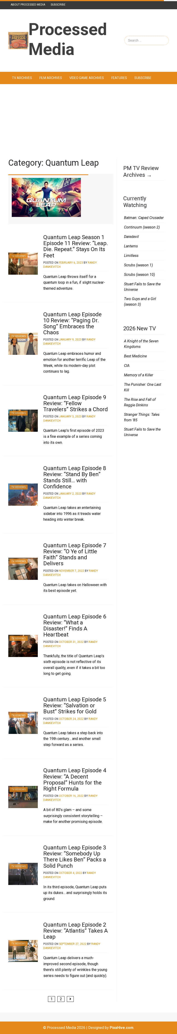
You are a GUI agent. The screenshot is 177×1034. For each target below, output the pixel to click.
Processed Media (67, 39)
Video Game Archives (86, 78)
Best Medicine (135, 356)
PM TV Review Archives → (141, 171)
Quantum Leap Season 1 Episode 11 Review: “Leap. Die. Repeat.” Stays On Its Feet (75, 246)
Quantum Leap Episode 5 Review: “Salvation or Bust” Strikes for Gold (74, 705)
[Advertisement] (88, 121)
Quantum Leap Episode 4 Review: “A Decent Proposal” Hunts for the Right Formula (74, 779)
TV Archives (22, 78)
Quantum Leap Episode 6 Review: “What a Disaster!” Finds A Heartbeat (74, 625)
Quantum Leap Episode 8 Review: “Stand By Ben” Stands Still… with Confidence (74, 477)
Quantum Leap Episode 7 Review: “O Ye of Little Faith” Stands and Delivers (74, 554)
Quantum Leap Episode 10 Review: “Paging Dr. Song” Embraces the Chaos (72, 323)
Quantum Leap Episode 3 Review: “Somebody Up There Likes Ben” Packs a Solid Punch (74, 856)
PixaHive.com (121, 1027)
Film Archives (50, 78)
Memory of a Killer (138, 375)
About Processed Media (28, 4)
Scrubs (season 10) (139, 274)
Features (119, 78)
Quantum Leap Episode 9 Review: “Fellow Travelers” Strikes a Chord (75, 403)
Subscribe (58, 4)
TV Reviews (18, 256)
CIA (127, 365)
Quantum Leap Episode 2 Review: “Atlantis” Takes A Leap (75, 930)
